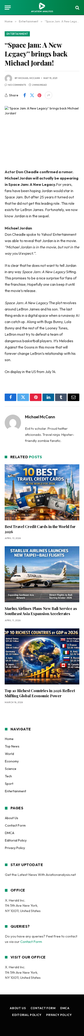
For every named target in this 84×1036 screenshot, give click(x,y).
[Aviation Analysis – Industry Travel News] (42, 7)
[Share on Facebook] (24, 95)
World (9, 754)
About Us (11, 818)
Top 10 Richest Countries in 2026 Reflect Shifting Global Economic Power (40, 693)
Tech (8, 776)
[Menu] (8, 7)
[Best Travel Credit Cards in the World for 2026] (42, 492)
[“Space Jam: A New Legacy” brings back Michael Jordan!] (42, 130)
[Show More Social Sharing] (48, 95)
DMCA (9, 833)
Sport (9, 784)
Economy (12, 761)
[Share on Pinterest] (39, 95)
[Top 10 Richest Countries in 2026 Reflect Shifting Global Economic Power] (42, 656)
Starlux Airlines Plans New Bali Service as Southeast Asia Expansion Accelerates (41, 611)
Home (9, 739)
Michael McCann (29, 78)
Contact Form (15, 825)
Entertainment (17, 33)
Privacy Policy (15, 848)
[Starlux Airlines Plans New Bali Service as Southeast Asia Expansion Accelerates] (42, 574)
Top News (12, 746)
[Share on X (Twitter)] (31, 95)
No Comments (17, 84)
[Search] (76, 7)
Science (10, 769)
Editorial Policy (16, 840)
